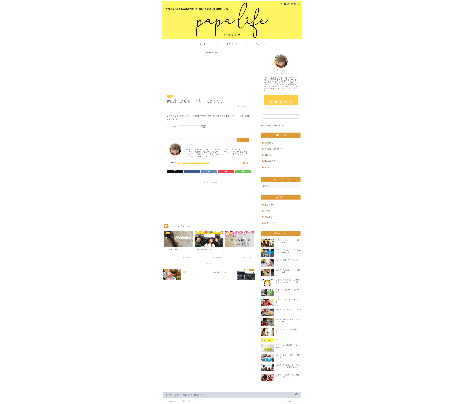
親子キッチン (270, 223)
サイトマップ (261, 44)
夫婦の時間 (269, 217)
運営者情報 (187, 401)
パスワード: (172, 127)
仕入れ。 (268, 167)
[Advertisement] (209, 71)
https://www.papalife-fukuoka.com (193, 163)
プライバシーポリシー (172, 401)
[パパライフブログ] (232, 39)
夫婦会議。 (268, 155)
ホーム (202, 44)
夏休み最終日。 (270, 161)
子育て (170, 96)
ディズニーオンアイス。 (274, 149)
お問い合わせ (232, 44)
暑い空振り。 (269, 143)
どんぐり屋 (269, 205)
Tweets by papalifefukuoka (272, 125)
